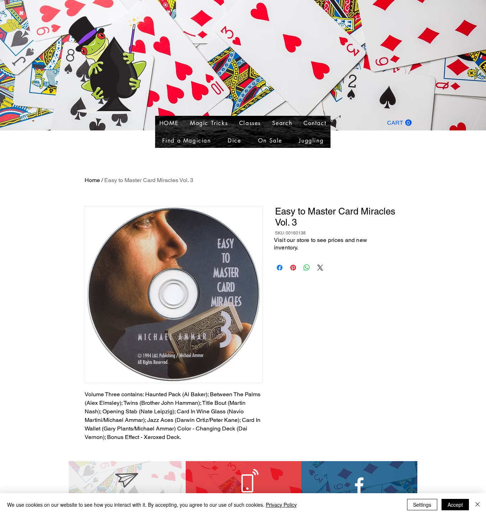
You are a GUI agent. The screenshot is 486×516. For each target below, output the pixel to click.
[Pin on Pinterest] (293, 267)
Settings (422, 504)
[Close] (477, 504)
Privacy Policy (281, 504)
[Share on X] (320, 267)
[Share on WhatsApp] (306, 267)
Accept (455, 504)
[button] (399, 122)
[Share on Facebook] (279, 267)
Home (92, 180)
